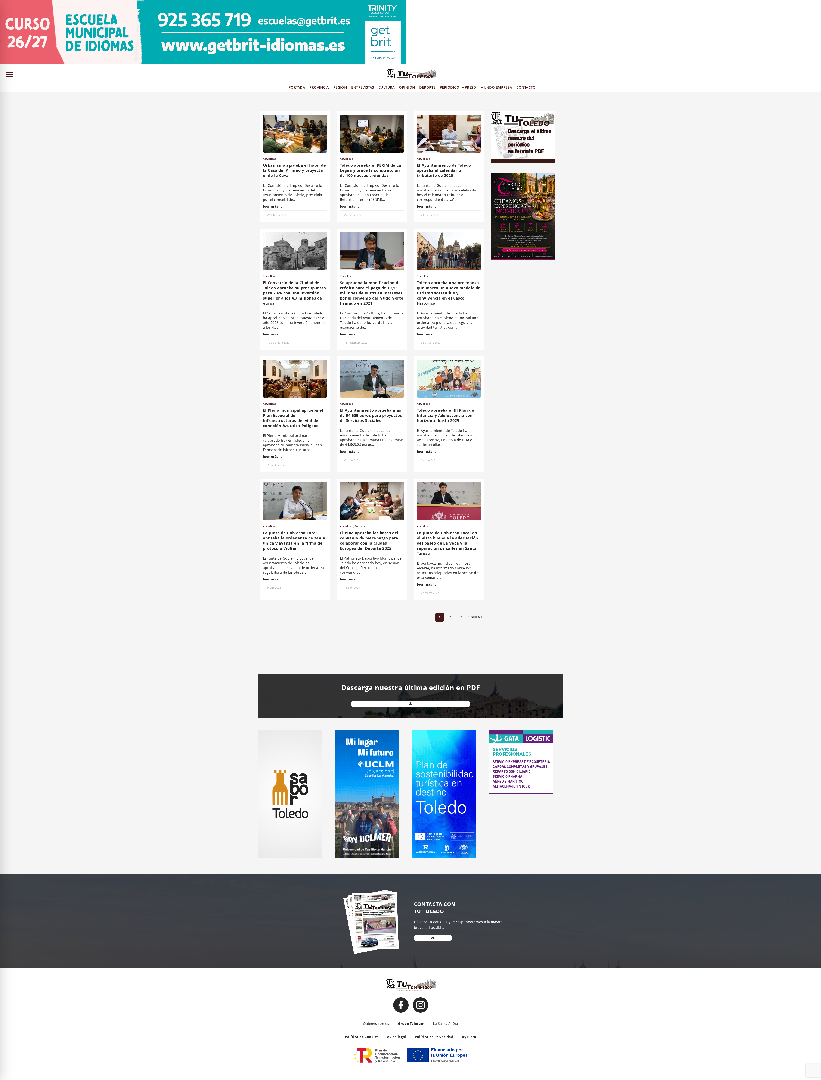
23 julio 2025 (351, 460)
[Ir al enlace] (401, 1005)
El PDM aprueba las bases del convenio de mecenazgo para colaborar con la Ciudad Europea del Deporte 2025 (369, 540)
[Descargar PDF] (410, 704)
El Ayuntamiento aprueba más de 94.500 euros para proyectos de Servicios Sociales (371, 415)
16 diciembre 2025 (278, 342)
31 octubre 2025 (431, 342)
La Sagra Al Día (445, 1023)
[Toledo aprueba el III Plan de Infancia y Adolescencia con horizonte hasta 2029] (449, 379)
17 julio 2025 (428, 460)
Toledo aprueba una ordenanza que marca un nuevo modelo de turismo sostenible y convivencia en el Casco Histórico (449, 293)
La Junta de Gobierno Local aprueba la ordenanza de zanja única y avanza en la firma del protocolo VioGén (294, 540)
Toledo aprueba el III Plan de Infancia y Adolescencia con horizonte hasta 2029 (445, 415)
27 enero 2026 (353, 215)
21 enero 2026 (430, 215)
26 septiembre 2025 (279, 465)
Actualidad (269, 158)
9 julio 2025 (274, 587)
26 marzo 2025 (430, 593)
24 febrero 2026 (276, 215)
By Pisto (469, 1036)
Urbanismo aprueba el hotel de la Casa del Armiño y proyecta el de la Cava (294, 170)
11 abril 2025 (352, 587)
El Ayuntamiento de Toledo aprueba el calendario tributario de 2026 (444, 170)
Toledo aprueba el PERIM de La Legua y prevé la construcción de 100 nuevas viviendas (370, 170)
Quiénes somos (376, 1023)
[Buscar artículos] (816, 75)
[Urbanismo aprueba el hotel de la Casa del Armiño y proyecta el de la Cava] (295, 134)
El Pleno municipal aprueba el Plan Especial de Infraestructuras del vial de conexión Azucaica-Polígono (293, 418)
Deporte (360, 526)
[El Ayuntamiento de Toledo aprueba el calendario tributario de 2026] (449, 134)
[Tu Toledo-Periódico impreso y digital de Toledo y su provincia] (411, 74)
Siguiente (476, 617)
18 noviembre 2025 (355, 342)
